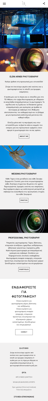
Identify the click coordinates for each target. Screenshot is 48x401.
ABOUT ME (24, 136)
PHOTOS (24, 200)
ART (17, 377)
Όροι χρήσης (16, 387)
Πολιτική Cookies (28, 387)
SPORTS (32, 382)
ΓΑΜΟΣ (22, 377)
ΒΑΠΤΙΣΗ (29, 377)
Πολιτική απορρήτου (24, 390)
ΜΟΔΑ (15, 382)
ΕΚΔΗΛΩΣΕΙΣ (23, 382)
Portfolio (24, 269)
